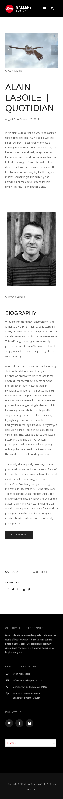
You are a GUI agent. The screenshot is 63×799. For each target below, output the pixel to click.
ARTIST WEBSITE (19, 534)
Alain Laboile (40, 571)
